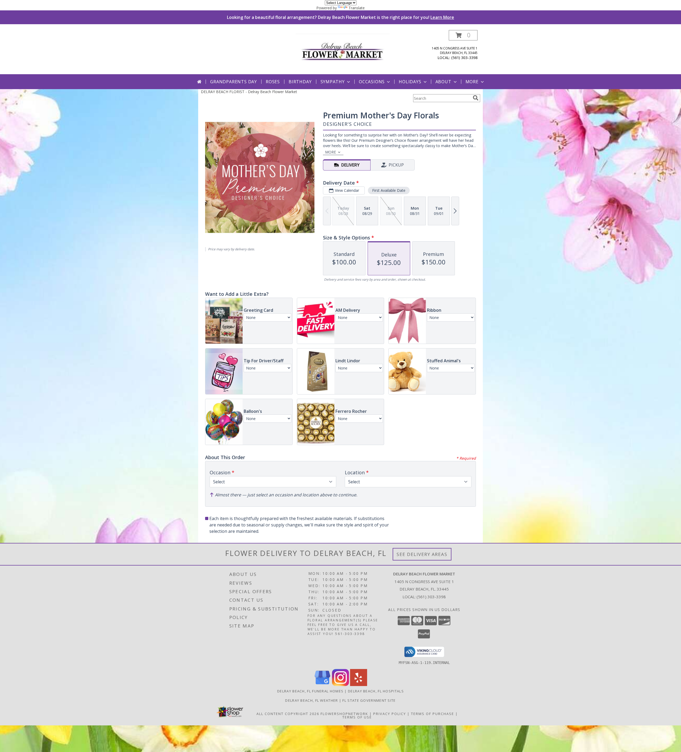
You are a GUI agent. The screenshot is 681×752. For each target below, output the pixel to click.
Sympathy (333, 82)
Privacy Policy (389, 713)
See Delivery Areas (422, 554)
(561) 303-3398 (464, 57)
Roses (273, 82)
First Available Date (388, 190)
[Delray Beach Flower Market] (342, 52)
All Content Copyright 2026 (287, 713)
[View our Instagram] (340, 684)
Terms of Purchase (432, 713)
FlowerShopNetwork (344, 713)
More (472, 82)
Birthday (300, 82)
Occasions (372, 82)
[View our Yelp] (358, 684)
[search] (475, 98)
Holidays (410, 82)
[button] (463, 35)
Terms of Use (357, 717)
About (443, 82)
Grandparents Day (233, 82)
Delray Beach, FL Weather (311, 700)
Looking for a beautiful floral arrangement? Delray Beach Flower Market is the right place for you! (340, 17)
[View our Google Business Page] (322, 684)
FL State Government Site (369, 700)
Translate (356, 7)
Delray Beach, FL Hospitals (376, 691)
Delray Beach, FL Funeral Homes (310, 691)
